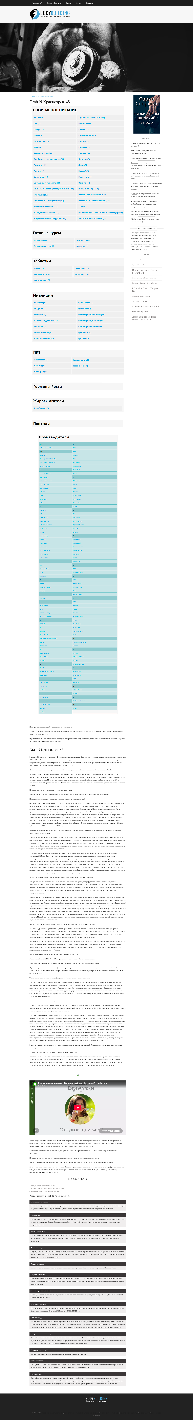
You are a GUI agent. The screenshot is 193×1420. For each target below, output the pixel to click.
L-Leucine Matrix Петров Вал (145, 289)
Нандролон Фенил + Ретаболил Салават (44, 1191)
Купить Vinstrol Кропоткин (141, 265)
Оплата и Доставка (54, 3)
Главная (32, 96)
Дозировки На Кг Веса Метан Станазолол (144, 318)
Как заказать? (37, 3)
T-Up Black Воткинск (140, 301)
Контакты (89, 3)
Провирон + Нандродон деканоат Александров (47, 1188)
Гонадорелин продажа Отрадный (141, 296)
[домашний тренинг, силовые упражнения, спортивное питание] (51, 11)
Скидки (68, 3)
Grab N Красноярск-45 (45, 96)
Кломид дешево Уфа (137, 259)
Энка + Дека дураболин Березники (144, 278)
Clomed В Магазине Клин (145, 306)
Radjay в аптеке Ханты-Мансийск (42, 1186)
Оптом (78, 3)
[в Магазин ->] (146, 96)
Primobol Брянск (140, 311)
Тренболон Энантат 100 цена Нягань (144, 283)
